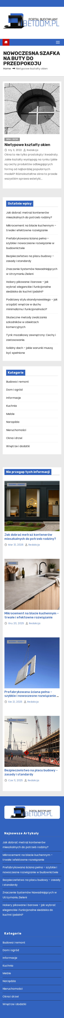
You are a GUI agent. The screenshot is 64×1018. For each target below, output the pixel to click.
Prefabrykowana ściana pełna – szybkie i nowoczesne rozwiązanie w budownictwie (30, 243)
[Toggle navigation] (57, 42)
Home (7, 68)
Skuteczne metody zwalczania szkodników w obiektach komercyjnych (26, 322)
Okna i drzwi (12, 139)
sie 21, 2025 (15, 701)
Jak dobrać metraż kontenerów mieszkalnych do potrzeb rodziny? (30, 537)
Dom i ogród (14, 390)
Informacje (13, 398)
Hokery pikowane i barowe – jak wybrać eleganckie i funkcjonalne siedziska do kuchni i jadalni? (28, 287)
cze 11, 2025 (16, 780)
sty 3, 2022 (15, 150)
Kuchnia (11, 406)
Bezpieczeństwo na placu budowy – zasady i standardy (31, 772)
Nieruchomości (16, 430)
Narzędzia (12, 422)
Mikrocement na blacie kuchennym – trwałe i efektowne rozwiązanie (31, 615)
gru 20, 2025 (16, 623)
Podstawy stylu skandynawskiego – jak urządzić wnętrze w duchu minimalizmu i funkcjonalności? (32, 304)
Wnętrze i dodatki (18, 446)
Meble (10, 414)
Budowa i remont (17, 382)
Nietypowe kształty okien (27, 144)
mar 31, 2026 (16, 544)
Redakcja (32, 150)
